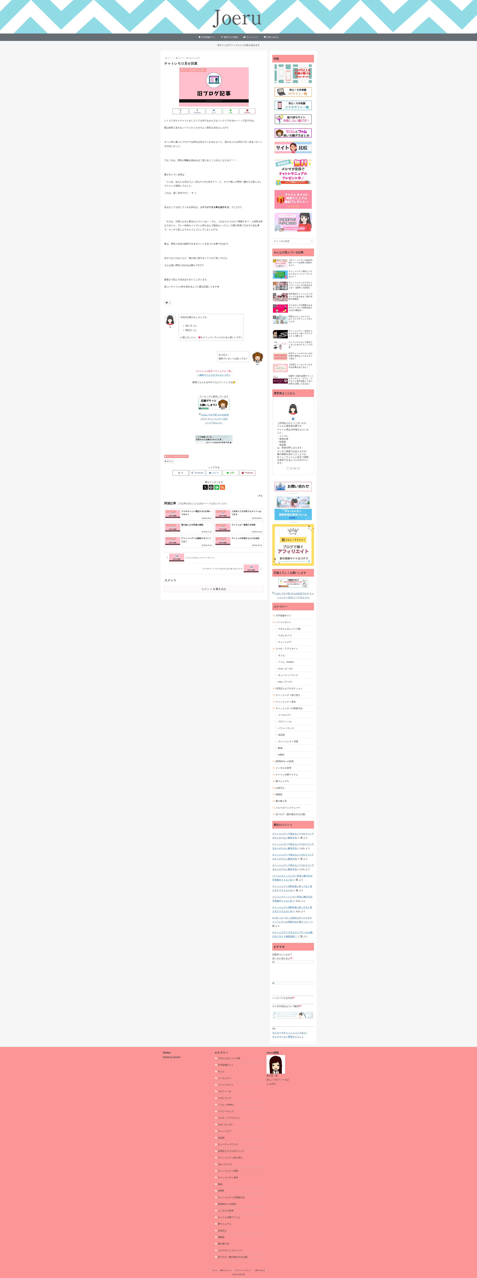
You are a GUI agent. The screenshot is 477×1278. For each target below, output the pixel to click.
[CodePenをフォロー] (211, 487)
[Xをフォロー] (205, 487)
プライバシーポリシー (243, 1270)
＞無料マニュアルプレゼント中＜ (214, 375)
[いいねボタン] (167, 303)
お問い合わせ (260, 1270)
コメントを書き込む (214, 588)
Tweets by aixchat (171, 1057)
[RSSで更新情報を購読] (222, 487)
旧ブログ (170, 461)
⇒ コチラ (271, 1083)
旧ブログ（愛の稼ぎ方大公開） (177, 456)
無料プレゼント (226, 1270)
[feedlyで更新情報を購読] (216, 487)
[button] (311, 241)
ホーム (214, 1270)
